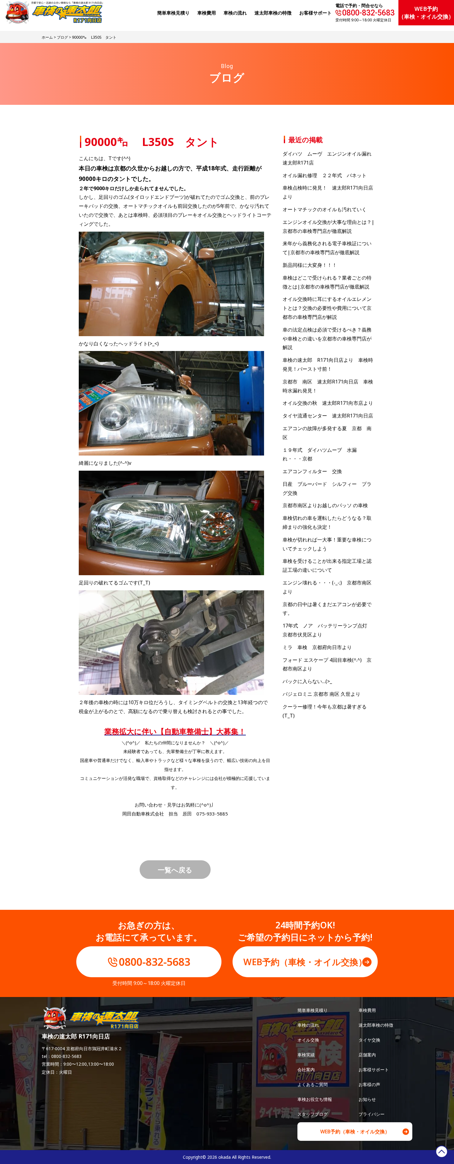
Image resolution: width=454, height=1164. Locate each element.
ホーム (47, 37)
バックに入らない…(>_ (307, 681)
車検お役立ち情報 (314, 1099)
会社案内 (306, 1069)
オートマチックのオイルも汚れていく (325, 209)
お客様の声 (369, 1084)
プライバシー (372, 1114)
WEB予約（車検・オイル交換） (426, 12)
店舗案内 (367, 1055)
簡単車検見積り (173, 13)
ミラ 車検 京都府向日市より (317, 647)
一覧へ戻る (175, 869)
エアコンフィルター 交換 (312, 471)
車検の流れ (308, 1025)
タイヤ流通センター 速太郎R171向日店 (328, 415)
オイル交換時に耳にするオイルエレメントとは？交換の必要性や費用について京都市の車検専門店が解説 (327, 308)
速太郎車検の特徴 (376, 1025)
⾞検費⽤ (206, 13)
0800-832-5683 (368, 12)
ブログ (62, 37)
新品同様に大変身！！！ (310, 265)
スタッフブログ (312, 1114)
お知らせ (367, 1099)
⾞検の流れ (235, 13)
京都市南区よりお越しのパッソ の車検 (328, 505)
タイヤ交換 (369, 1040)
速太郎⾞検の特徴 (273, 13)
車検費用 (367, 1010)
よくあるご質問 (312, 1084)
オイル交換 (308, 1040)
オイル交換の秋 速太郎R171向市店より (328, 403)
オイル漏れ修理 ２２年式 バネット (325, 175)
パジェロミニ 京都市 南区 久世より (321, 694)
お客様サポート (315, 13)
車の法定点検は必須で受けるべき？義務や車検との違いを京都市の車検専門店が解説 (327, 338)
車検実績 (306, 1055)
